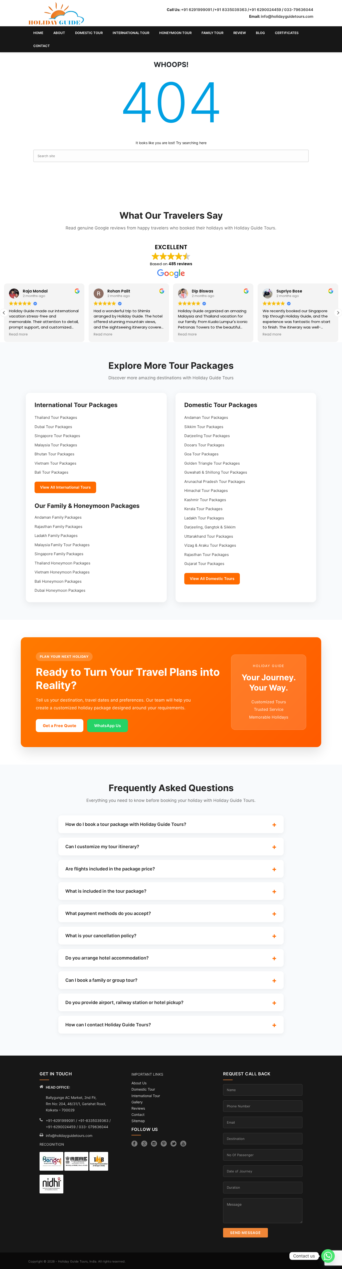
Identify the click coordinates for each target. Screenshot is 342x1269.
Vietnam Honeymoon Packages (62, 572)
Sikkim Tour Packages (203, 426)
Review (239, 33)
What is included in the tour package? (105, 891)
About (59, 33)
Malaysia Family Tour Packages (62, 544)
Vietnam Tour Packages (55, 463)
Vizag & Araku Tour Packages (210, 545)
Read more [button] (18, 334)
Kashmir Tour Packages (205, 499)
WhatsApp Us (107, 725)
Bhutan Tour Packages (54, 454)
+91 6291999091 (196, 9)
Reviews (138, 1108)
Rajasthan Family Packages (58, 526)
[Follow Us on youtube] (183, 1144)
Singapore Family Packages (59, 553)
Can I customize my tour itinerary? (102, 846)
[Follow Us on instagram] (154, 1144)
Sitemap (138, 1121)
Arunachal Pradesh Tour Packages (214, 481)
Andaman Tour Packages (206, 417)
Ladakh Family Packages (56, 535)
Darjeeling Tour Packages (207, 435)
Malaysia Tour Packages (56, 445)
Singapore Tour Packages (57, 435)
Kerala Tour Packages (203, 508)
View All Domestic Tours (212, 578)
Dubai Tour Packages (53, 426)
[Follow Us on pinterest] (164, 1144)
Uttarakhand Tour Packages (208, 536)
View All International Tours (65, 487)
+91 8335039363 (230, 9)
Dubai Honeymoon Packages (60, 590)
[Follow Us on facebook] (134, 1144)
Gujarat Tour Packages (204, 563)
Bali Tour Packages (51, 472)
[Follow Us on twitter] (173, 1144)
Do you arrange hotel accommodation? (107, 958)
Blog (260, 33)
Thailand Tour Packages (56, 417)
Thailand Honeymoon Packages (62, 563)
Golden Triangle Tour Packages (212, 463)
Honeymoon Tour (175, 33)
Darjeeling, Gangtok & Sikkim (210, 527)
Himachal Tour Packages (206, 490)
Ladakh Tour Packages (204, 518)
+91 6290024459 (265, 9)
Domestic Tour (89, 33)
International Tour (131, 33)
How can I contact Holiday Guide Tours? (108, 1024)
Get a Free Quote (59, 725)
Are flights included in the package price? (110, 868)
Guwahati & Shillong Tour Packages (215, 472)
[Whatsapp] (328, 1256)
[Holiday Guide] (56, 13)
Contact (41, 46)
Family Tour (212, 33)
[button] (338, 312)
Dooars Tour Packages (204, 445)
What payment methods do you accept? (108, 913)
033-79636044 (298, 9)
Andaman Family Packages (58, 517)
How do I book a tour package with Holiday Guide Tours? (125, 824)
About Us (138, 1083)
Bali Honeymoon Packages (58, 581)
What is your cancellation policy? (100, 935)
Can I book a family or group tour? (101, 980)
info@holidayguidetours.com (287, 16)
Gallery (137, 1102)
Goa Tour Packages (201, 454)
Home (38, 33)
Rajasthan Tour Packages (206, 554)
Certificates (286, 33)
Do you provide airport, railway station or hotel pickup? (124, 1002)
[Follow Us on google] (144, 1144)
